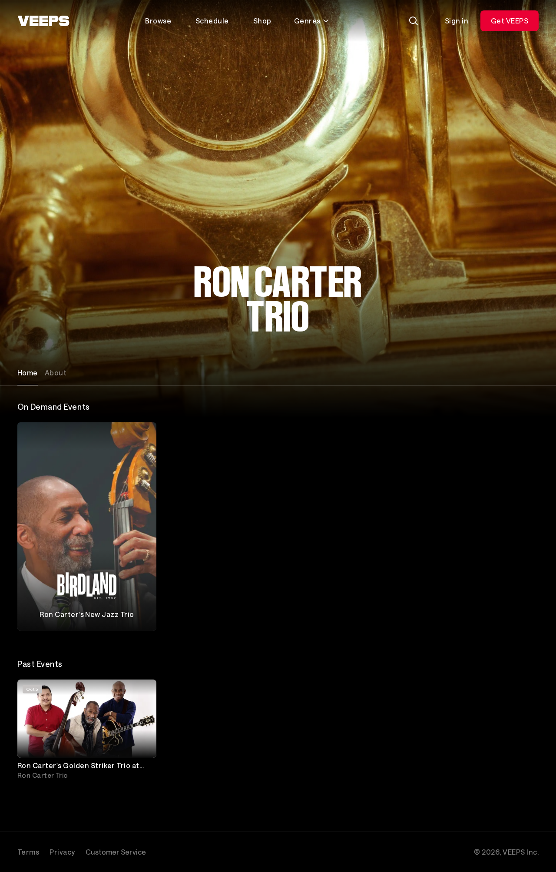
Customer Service (116, 852)
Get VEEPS (509, 21)
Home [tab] (27, 372)
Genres (307, 21)
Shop (262, 21)
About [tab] (55, 372)
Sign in (456, 21)
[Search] (413, 20)
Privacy (62, 852)
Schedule (212, 21)
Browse (158, 21)
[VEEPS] (43, 21)
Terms (28, 852)
